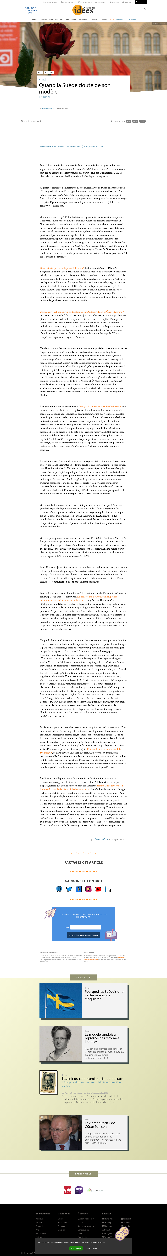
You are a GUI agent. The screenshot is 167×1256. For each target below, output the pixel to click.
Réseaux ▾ (127, 2)
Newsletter (108, 1219)
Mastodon (108, 1226)
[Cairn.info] (95, 1190)
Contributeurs (83, 1230)
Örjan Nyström (84, 1093)
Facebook (127, 1219)
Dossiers (61, 1230)
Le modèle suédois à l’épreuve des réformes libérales (102, 1038)
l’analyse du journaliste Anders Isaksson (99, 407)
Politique (35, 19)
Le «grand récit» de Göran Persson (100, 1124)
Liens (80, 1233)
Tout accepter (76, 1248)
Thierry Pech (47, 108)
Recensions (120, 19)
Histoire (94, 19)
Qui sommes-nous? (86, 2)
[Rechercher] (145, 9)
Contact (81, 1222)
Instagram (108, 1233)
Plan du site (82, 1237)
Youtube (126, 1222)
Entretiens (132, 19)
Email (67, 928)
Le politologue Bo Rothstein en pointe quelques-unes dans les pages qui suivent (78, 599)
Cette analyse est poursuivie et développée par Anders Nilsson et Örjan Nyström (81, 312)
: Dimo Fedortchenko (159, 24)
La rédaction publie (68, 2)
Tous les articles (102, 2)
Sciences (103, 19)
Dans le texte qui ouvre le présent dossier (60, 268)
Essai (40, 72)
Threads (107, 1230)
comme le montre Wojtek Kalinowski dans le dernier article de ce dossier (81, 788)
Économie (53, 19)
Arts (61, 19)
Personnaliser (91, 1248)
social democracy (29, 121)
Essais (111, 19)
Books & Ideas (140, 2)
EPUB (135, 121)
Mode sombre (115, 2)
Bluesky (108, 1222)
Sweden (40, 121)
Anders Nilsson (71, 1093)
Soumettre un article (50, 2)
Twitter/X (108, 1237)
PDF (128, 121)
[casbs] (67, 1190)
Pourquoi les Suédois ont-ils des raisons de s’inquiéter (104, 995)
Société (44, 19)
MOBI (142, 121)
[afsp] (79, 1190)
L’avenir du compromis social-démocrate (92, 1078)
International (71, 19)
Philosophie (84, 19)
